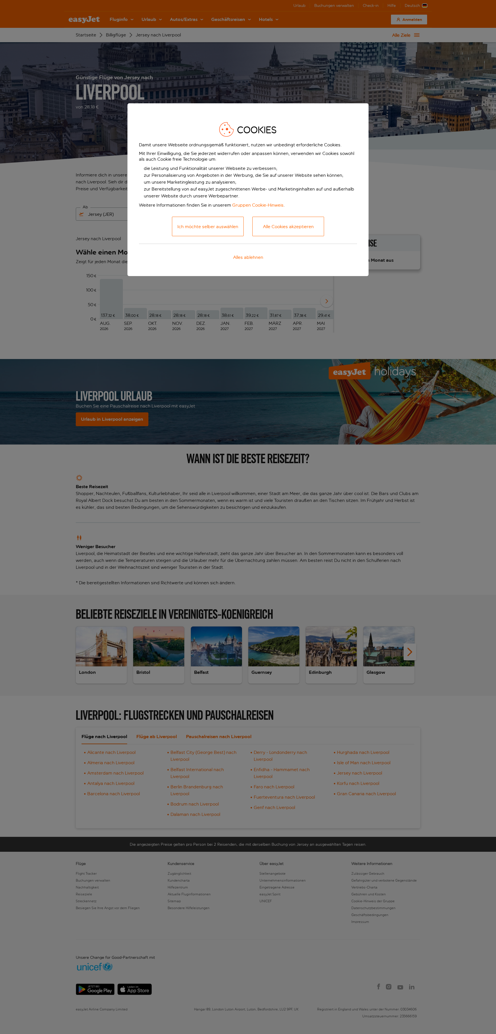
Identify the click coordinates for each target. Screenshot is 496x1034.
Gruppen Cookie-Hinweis (258, 205)
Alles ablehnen (248, 257)
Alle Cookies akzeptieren (288, 226)
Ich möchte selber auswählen (207, 226)
